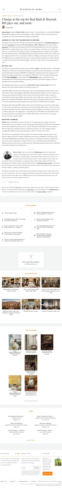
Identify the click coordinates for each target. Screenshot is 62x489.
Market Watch (6, 32)
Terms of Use (31, 471)
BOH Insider (53, 189)
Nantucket (15, 355)
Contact (12, 481)
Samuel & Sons (31, 351)
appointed (5, 47)
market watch (7, 15)
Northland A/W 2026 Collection (47, 353)
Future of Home (41, 192)
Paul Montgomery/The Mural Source (15, 352)
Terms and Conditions (51, 481)
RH (37, 68)
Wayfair (4, 122)
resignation (11, 45)
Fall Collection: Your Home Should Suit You (31, 394)
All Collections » (31, 401)
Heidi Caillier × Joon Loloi (31, 372)
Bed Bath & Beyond (51, 43)
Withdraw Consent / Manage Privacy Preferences (49, 485)
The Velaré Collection (31, 352)
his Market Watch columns (44, 163)
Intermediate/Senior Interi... (16, 416)
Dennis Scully (10, 27)
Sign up (17, 187)
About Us (3, 481)
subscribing (30, 189)
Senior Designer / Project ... (45, 430)
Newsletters (23, 481)
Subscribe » (47, 473)
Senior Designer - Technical (16, 430)
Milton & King (47, 351)
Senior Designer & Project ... (45, 416)
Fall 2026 (31, 374)
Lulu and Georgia (31, 392)
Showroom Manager (16, 423)
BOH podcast (39, 152)
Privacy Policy (34, 472)
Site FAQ (33, 481)
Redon (15, 396)
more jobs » (31, 440)
